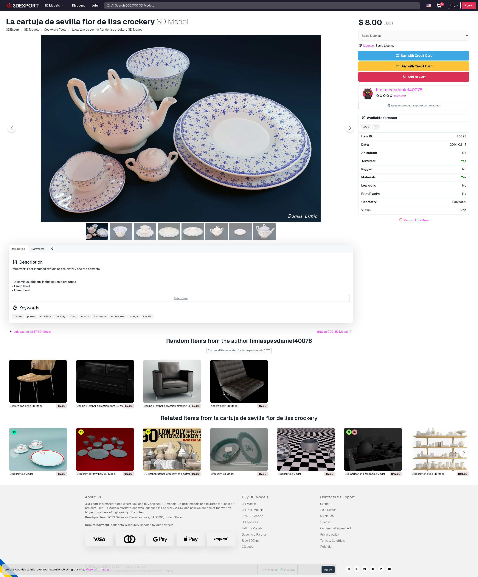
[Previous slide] (12, 128)
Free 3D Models (252, 516)
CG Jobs (247, 547)
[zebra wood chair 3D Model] (38, 381)
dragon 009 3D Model (332, 332)
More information (97, 569)
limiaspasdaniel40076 (399, 90)
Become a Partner (254, 534)
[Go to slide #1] (97, 231)
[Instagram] (348, 569)
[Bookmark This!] (61, 398)
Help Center (328, 510)
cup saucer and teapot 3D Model (365, 474)
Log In (454, 5)
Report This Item (416, 220)
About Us (93, 497)
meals (85, 316)
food (73, 316)
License (325, 522)
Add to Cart (416, 77)
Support (325, 504)
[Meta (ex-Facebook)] (373, 569)
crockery (45, 316)
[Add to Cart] (53, 398)
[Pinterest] (364, 569)
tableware (117, 316)
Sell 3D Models (252, 528)
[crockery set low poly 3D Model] (105, 449)
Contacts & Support (337, 497)
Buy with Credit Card (416, 55)
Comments (37, 249)
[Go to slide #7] (240, 231)
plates (31, 316)
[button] (464, 453)
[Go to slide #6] (216, 231)
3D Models (249, 504)
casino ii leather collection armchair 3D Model (171, 406)
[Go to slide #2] (121, 231)
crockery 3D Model (21, 474)
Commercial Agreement (335, 528)
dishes (18, 316)
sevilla (147, 316)
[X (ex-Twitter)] (356, 569)
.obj (366, 126)
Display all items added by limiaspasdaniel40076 (239, 350)
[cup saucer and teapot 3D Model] (373, 449)
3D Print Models (252, 510)
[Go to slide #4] (169, 231)
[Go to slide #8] (264, 231)
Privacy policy (329, 534)
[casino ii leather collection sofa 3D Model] (105, 381)
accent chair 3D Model (224, 406)
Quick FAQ (327, 516)
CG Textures (250, 522)
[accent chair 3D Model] (239, 381)
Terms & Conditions (332, 541)
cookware (100, 316)
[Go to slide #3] (145, 231)
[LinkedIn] (381, 569)
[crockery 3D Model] (38, 449)
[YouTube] (389, 569)
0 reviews (399, 95)
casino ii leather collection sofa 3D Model (102, 406)
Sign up (469, 5)
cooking (61, 316)
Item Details (19, 249)
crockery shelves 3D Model (428, 474)
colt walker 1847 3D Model (32, 332)
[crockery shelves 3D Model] (440, 449)
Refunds (325, 547)
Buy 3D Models (255, 497)
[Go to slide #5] (192, 231)
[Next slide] (350, 128)
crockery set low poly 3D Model (96, 474)
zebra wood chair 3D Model (26, 406)
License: (369, 46)
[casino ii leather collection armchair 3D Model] (172, 381)
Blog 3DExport (252, 541)
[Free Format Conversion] (375, 127)
